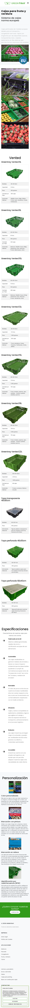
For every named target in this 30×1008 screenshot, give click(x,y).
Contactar (15, 912)
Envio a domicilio (6, 972)
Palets (3, 974)
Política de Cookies (6, 939)
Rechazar (15, 1001)
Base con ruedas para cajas (9, 979)
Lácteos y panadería (7, 969)
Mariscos (3, 949)
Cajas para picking (6, 977)
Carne (3, 959)
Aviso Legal (4, 937)
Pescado (3, 951)
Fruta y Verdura (5, 957)
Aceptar (15, 998)
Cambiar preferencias (15, 1004)
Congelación (5, 954)
